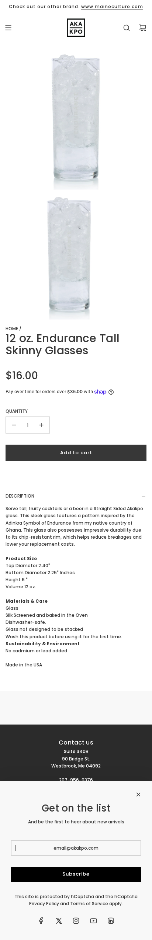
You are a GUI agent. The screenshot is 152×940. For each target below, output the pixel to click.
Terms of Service (89, 903)
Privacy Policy (44, 903)
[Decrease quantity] (14, 425)
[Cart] (143, 28)
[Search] (126, 28)
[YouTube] (93, 921)
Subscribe (76, 873)
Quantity (17, 411)
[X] (59, 921)
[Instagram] (76, 921)
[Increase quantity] (41, 425)
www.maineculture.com (112, 6)
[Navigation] (8, 28)
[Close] (138, 794)
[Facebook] (41, 921)
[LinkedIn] (111, 921)
